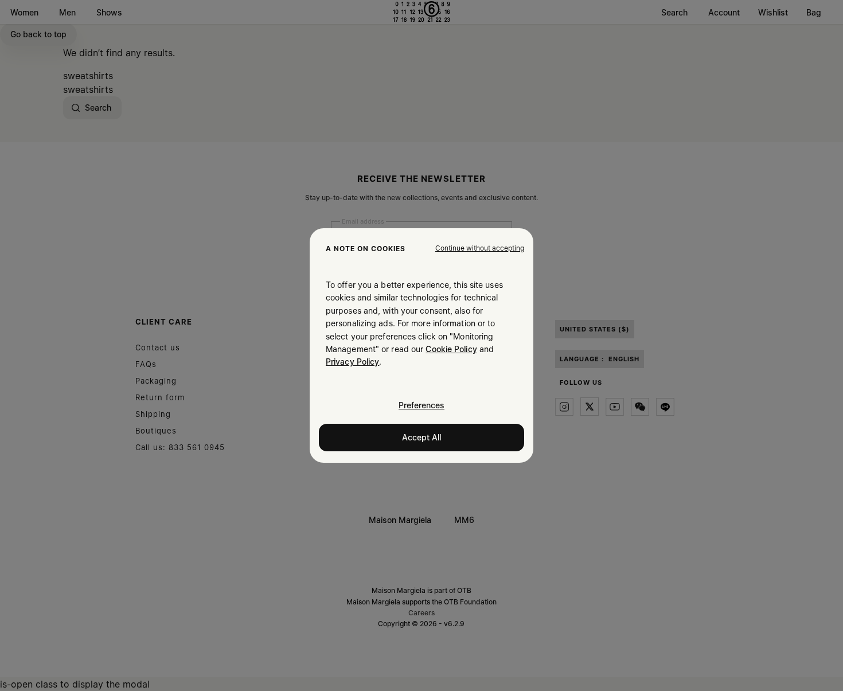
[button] (479, 248)
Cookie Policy (451, 349)
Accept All (421, 437)
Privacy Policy (352, 361)
